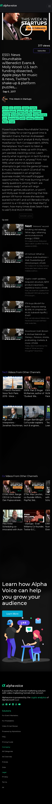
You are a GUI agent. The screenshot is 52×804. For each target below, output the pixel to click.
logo (5, 99)
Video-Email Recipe (10, 726)
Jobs (4, 767)
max (36, 115)
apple (20, 111)
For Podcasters (8, 721)
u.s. (4, 118)
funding (16, 115)
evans (43, 115)
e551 (22, 118)
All (3, 787)
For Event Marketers (10, 715)
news (25, 108)
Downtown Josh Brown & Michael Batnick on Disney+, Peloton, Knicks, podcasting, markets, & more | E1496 (37, 337)
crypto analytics (38, 697)
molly (33, 108)
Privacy (5, 777)
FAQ (3, 737)
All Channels (7, 757)
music (6, 115)
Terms (4, 782)
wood (17, 108)
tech (5, 108)
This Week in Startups (20, 99)
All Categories (7, 751)
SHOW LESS (26, 216)
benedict (13, 118)
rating (30, 118)
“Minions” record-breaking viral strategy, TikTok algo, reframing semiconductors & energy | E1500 (37, 232)
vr (27, 111)
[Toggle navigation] (49, 6)
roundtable (9, 111)
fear (5, 121)
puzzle (39, 118)
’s (30, 111)
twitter (36, 111)
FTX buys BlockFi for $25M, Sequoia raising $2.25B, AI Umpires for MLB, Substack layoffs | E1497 (36, 309)
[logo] (8, 6)
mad (11, 121)
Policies (5, 762)
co (11, 108)
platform (26, 115)
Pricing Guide (7, 742)
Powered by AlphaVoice (11, 731)
